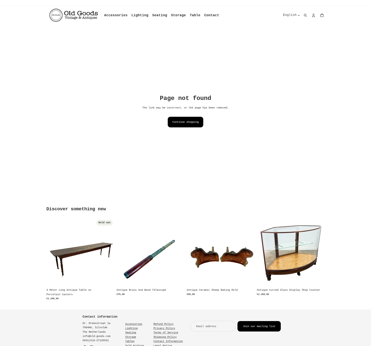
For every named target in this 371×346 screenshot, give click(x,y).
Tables (129, 341)
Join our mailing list (259, 326)
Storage (130, 336)
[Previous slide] (52, 252)
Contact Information (168, 341)
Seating (130, 332)
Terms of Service (165, 332)
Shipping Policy (165, 336)
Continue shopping (185, 122)
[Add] (178, 280)
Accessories (133, 324)
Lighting (131, 328)
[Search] (305, 15)
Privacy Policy (164, 328)
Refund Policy (163, 324)
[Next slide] (108, 252)
